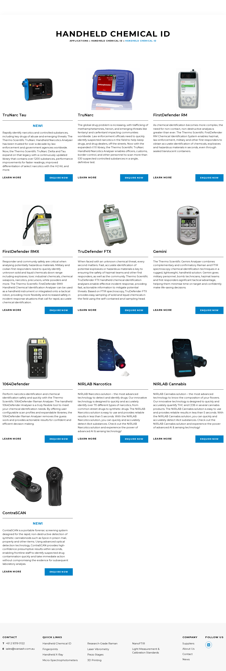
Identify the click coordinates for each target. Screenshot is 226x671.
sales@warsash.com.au (20, 648)
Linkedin (208, 645)
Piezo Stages (95, 654)
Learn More (11, 177)
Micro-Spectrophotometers (60, 660)
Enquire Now (59, 178)
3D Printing (94, 660)
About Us (188, 648)
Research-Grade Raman (102, 643)
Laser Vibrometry (98, 649)
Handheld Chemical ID (106, 41)
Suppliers (188, 643)
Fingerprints (50, 649)
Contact (187, 654)
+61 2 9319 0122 (15, 643)
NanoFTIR (138, 643)
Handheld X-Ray (53, 654)
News (186, 659)
